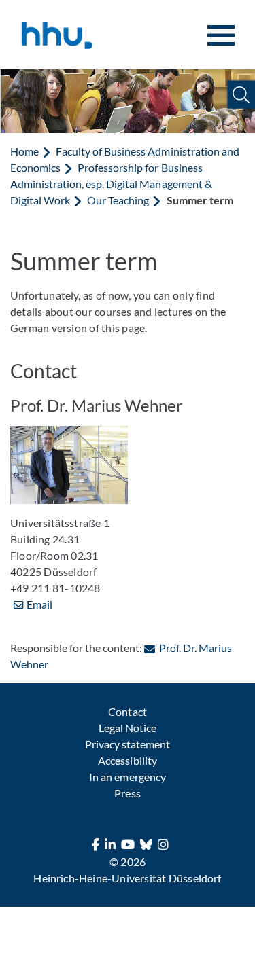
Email (39, 604)
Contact (127, 711)
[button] (241, 95)
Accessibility (127, 760)
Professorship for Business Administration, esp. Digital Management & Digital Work (111, 183)
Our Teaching (118, 200)
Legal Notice (127, 727)
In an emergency (127, 776)
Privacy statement (127, 744)
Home (24, 151)
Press (127, 793)
